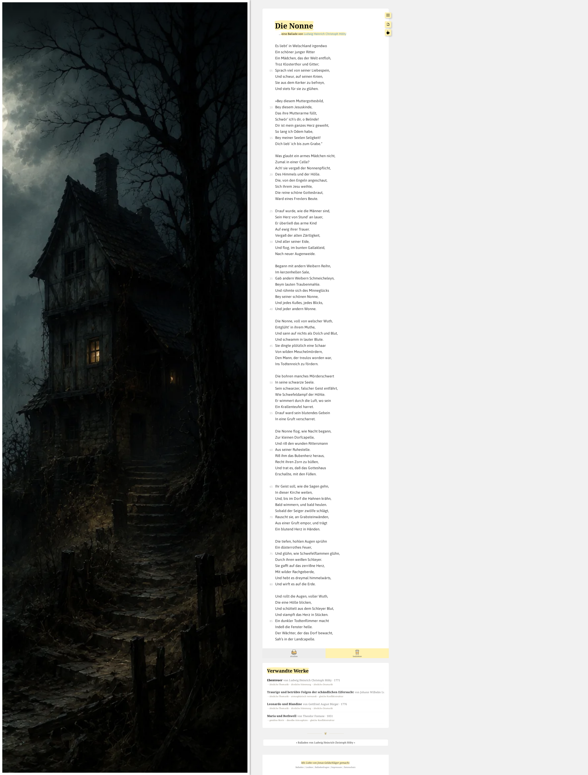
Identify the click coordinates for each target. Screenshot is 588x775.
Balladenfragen (322, 767)
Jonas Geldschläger (328, 762)
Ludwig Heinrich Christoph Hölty (325, 33)
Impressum (336, 767)
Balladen (300, 767)
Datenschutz (350, 767)
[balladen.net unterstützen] (388, 32)
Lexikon (309, 767)
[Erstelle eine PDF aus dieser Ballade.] (388, 24)
